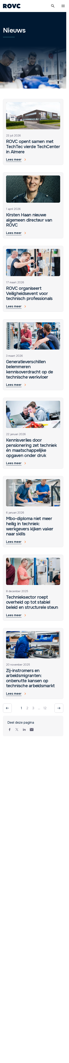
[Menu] (63, 6)
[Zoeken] (53, 6)
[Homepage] (12, 6)
